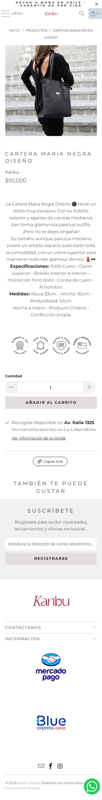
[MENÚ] (3, 13)
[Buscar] (82, 13)
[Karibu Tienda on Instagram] (60, 767)
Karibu (12, 172)
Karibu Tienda (28, 783)
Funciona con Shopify (22, 788)
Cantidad (13, 376)
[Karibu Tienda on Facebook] (51, 767)
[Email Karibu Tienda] (41, 767)
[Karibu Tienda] (51, 13)
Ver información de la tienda (39, 438)
